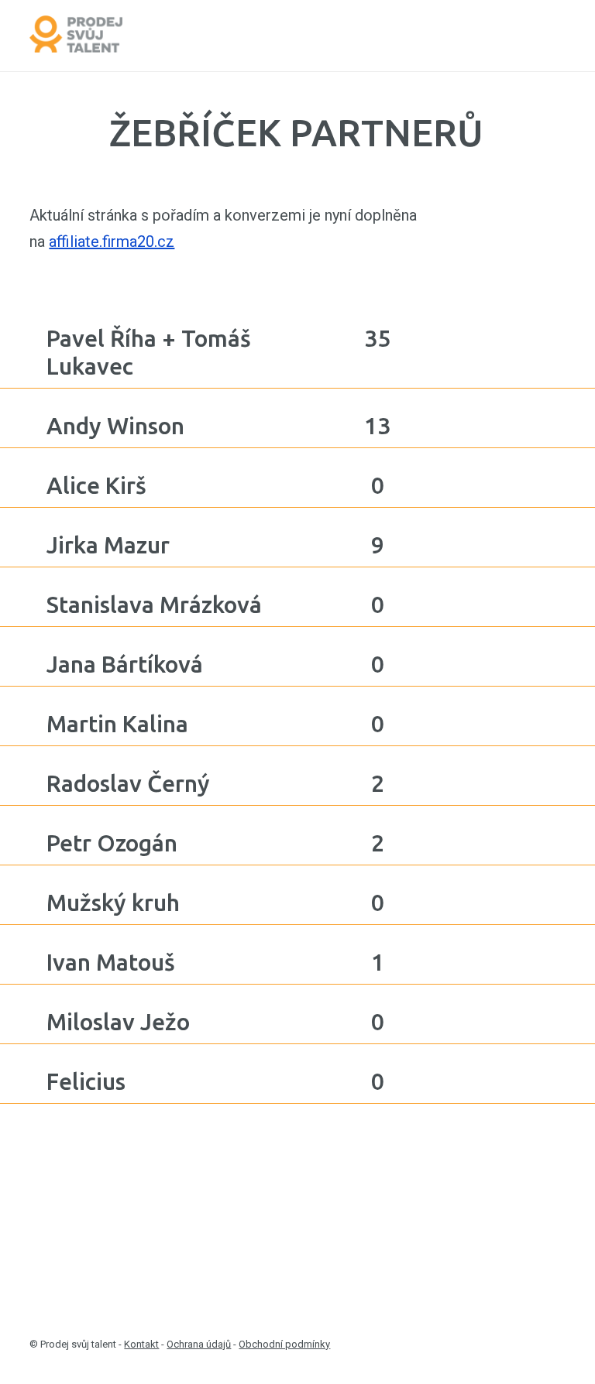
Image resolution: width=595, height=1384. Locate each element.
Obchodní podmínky (284, 1344)
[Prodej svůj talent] (75, 35)
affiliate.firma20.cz (111, 241)
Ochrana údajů (199, 1344)
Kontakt (141, 1344)
